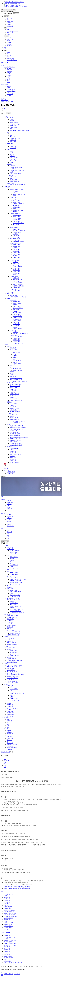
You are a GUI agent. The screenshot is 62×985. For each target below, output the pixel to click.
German (9, 75)
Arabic (8, 82)
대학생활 (6, 36)
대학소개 (6, 16)
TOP (2, 975)
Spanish (8, 79)
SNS (5, 50)
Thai (8, 80)
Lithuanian (9, 72)
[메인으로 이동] (2, 496)
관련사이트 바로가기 (5, 932)
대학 (5, 27)
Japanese (9, 68)
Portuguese (9, 77)
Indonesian (9, 69)
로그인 (5, 110)
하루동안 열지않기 (7, 13)
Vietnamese (9, 71)
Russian (8, 76)
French (8, 73)
